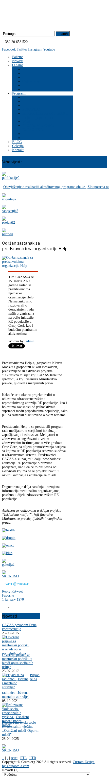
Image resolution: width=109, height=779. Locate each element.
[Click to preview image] (18, 266)
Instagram (35, 49)
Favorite (8, 595)
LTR (32, 758)
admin (30, 341)
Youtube (49, 49)
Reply (6, 591)
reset (14, 758)
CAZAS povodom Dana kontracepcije (19, 627)
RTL (23, 758)
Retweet (17, 591)
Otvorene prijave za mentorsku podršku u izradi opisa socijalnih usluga (17, 661)
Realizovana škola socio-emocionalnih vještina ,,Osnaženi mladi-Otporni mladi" (20, 729)
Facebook (9, 49)
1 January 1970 (13, 599)
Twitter (22, 49)
